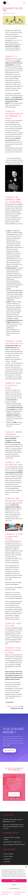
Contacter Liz (7, 859)
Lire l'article (14, 794)
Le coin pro (7, 861)
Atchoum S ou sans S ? (14, 780)
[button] (26, 866)
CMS (9, 32)
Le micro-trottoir (8, 856)
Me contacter (9, 750)
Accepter (14, 880)
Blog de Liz (10, 706)
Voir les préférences (14, 888)
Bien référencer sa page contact (12, 842)
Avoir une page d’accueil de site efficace (14, 844)
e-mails (13, 821)
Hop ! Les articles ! (8, 854)
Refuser (14, 884)
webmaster (17, 40)
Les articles (12, 13)
